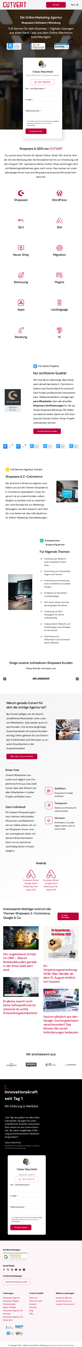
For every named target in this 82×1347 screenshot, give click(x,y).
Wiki (31, 1313)
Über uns (33, 1297)
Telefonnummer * (33, 110)
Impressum (52, 1345)
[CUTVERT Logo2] (14, 4)
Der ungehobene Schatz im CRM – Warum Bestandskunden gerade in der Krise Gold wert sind (20, 962)
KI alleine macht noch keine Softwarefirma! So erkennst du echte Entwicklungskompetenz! (20, 1007)
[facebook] (4, 1270)
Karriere (32, 1307)
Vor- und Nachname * (35, 88)
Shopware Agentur (11, 1297)
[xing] (24, 1270)
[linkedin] (20, 1270)
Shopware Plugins (11, 1301)
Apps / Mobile (9, 1307)
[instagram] (12, 1270)
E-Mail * (29, 99)
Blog (31, 1310)
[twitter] (8, 1270)
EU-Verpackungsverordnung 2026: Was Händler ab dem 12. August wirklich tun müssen (60, 973)
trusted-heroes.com (65, 1304)
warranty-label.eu (64, 1297)
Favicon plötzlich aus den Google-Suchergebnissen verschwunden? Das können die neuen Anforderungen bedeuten (60, 1024)
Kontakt (32, 1304)
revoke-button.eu (64, 1301)
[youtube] (16, 1270)
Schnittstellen (9, 1304)
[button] (4, 678)
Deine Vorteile (35, 1301)
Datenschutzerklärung (45, 123)
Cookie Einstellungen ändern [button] (16, 1282)
